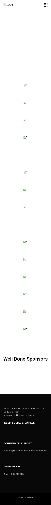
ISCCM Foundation (14, 473)
